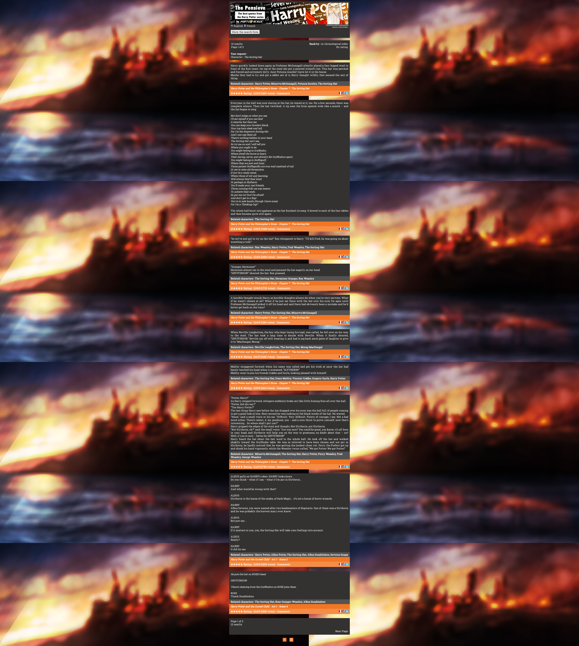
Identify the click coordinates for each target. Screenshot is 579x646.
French (250, 25)
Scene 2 (283, 559)
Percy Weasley (327, 454)
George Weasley (251, 457)
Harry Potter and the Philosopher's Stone (254, 88)
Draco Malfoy (283, 378)
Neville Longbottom (267, 347)
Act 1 (274, 559)
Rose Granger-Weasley (288, 601)
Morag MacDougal (311, 347)
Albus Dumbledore (318, 554)
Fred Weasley (296, 247)
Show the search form (245, 31)
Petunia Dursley (307, 83)
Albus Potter (278, 554)
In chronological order (334, 43)
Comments (283, 93)
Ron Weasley (263, 247)
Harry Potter (262, 83)
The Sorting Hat (327, 83)
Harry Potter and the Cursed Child (250, 559)
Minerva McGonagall (284, 83)
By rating (342, 47)
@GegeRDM (344, 25)
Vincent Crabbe (301, 378)
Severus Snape (339, 554)
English (238, 25)
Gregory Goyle (320, 378)
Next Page (341, 631)
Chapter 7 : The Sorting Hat (294, 88)
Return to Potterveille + (340, 27)
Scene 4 (283, 606)
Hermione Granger (286, 278)
